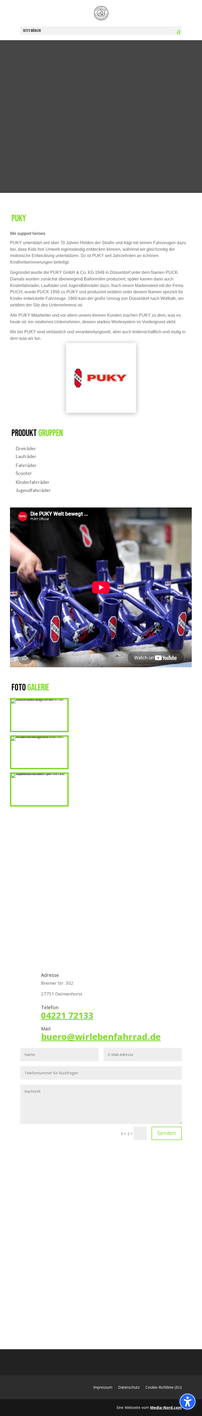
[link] (101, 13)
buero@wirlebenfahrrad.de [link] (101, 1037)
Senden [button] (166, 1133)
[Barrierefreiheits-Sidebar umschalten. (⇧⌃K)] (187, 1401)
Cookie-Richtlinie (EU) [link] (163, 1388)
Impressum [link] (102, 1388)
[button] (178, 31)
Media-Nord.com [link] (166, 1407)
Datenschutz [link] (129, 1388)
